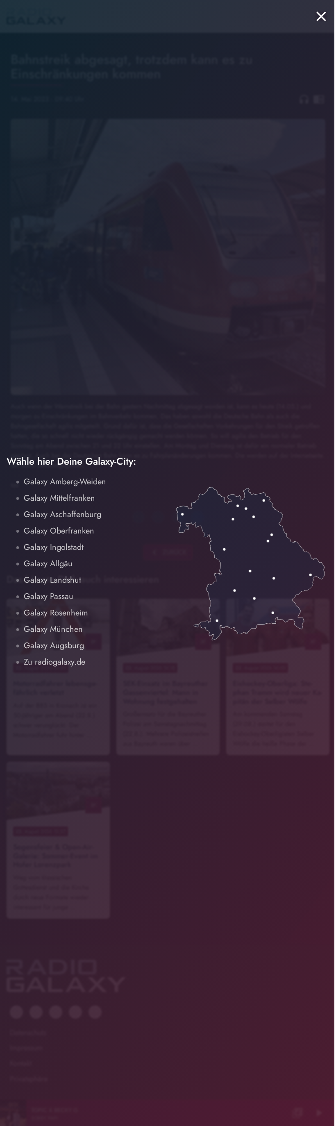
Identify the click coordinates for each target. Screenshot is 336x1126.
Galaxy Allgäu (48, 564)
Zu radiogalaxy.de (54, 662)
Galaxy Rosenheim (56, 613)
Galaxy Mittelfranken (59, 498)
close (321, 16)
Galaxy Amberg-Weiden (65, 482)
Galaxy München (53, 629)
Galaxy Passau (48, 596)
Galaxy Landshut (52, 580)
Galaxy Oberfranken (59, 531)
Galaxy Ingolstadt (54, 547)
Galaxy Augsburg (54, 646)
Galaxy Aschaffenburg (62, 514)
